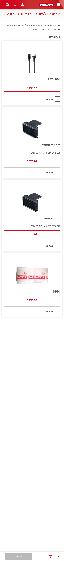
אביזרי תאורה (50, 145)
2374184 (54, 79)
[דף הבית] (46, 5)
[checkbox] (32, 99)
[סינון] (50, 556)
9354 (56, 291)
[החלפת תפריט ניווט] (58, 5)
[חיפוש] (7, 5)
